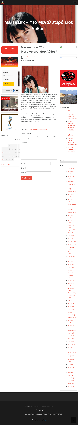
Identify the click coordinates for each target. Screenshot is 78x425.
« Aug (3, 164)
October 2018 (72, 330)
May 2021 (71, 233)
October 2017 (72, 364)
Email (23, 168)
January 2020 (72, 280)
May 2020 (71, 267)
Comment (24, 143)
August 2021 (71, 230)
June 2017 (71, 378)
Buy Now (9, 84)
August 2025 (71, 181)
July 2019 (71, 303)
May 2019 (71, 309)
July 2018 (71, 333)
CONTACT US (57, 414)
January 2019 (72, 318)
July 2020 (71, 261)
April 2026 (71, 169)
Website (23, 173)
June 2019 (71, 306)
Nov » (8, 164)
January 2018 (72, 352)
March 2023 (71, 184)
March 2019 (71, 315)
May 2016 (71, 386)
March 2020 (71, 273)
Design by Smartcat (38, 420)
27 (3, 159)
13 (3, 152)
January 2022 (72, 212)
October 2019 (72, 293)
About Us (27, 414)
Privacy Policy (47, 414)
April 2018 (71, 341)
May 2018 (71, 339)
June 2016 (71, 383)
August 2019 (71, 300)
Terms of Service (36, 414)
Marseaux (29, 129)
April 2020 (71, 270)
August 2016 (71, 381)
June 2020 (71, 264)
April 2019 (71, 312)
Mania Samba (41, 57)
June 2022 (71, 210)
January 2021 (72, 244)
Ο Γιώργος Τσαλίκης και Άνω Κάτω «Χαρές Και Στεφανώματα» (72, 114)
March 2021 (71, 238)
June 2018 (71, 336)
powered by (9, 90)
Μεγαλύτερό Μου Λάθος (40, 129)
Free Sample (9, 75)
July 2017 (71, 375)
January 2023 (72, 191)
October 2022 (72, 204)
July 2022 (71, 207)
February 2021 (72, 241)
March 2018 (71, 344)
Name (23, 163)
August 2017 (71, 372)
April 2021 (71, 235)
